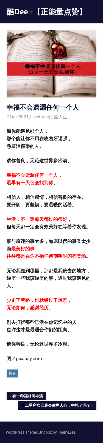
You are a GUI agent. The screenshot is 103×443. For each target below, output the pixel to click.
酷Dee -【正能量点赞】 (47, 11)
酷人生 (60, 116)
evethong (41, 116)
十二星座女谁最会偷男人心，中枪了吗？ (55, 406)
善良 (12, 373)
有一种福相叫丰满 (27, 396)
